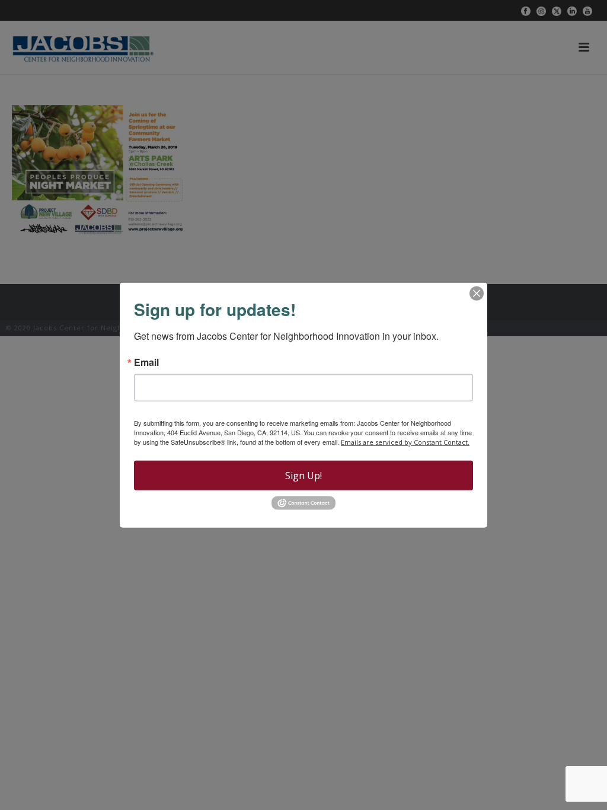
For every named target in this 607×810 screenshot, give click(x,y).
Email (146, 362)
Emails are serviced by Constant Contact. (405, 442)
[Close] (476, 293)
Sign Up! (303, 475)
